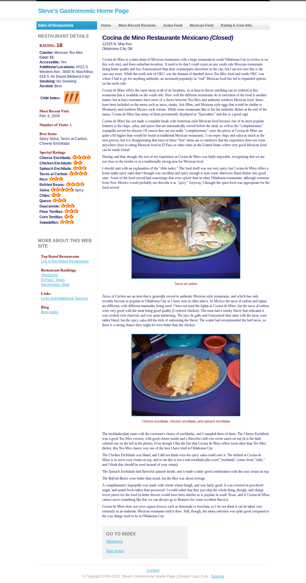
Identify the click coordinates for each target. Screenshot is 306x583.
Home (106, 25)
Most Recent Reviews (137, 25)
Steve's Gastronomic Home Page (83, 10)
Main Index (115, 551)
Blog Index (49, 312)
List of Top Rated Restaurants (65, 261)
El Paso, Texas (53, 280)
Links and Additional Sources (64, 298)
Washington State (55, 285)
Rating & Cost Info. (237, 25)
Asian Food (172, 25)
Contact (153, 570)
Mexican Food (201, 25)
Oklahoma (114, 541)
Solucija (217, 576)
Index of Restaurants (56, 25)
